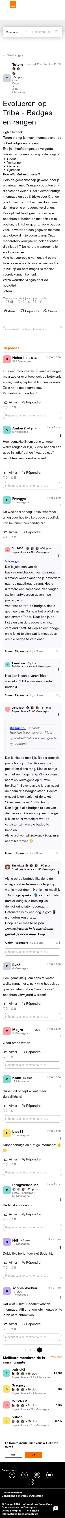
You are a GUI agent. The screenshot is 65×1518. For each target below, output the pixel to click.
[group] (8, 301)
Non (13, 1454)
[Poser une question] (56, 1509)
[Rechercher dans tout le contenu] (56, 32)
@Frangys (12, 561)
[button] (9, 651)
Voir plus (56, 1357)
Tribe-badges (14, 55)
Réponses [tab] (11, 348)
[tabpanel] (32, 852)
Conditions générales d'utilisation (22, 1495)
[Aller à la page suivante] (44, 1350)
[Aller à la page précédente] (26, 1350)
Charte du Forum (12, 1492)
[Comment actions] (60, 365)
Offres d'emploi (11, 1510)
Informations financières (37, 1504)
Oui (34, 1454)
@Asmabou (18, 728)
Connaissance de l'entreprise (19, 1507)
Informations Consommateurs (20, 1513)
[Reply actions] (58, 555)
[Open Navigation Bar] (6, 4)
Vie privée (33, 1510)
